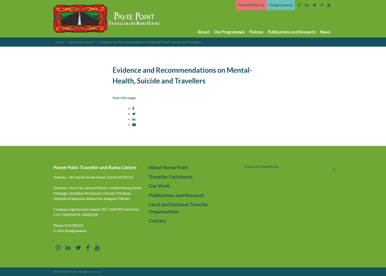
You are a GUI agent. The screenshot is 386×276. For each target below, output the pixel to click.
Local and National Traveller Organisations (178, 207)
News (325, 31)
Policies (256, 31)
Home (60, 42)
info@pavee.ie (75, 230)
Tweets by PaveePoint (261, 166)
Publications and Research (292, 31)
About (203, 31)
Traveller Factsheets (171, 176)
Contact (157, 220)
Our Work (159, 186)
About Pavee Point (168, 167)
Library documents (82, 42)
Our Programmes (229, 31)
